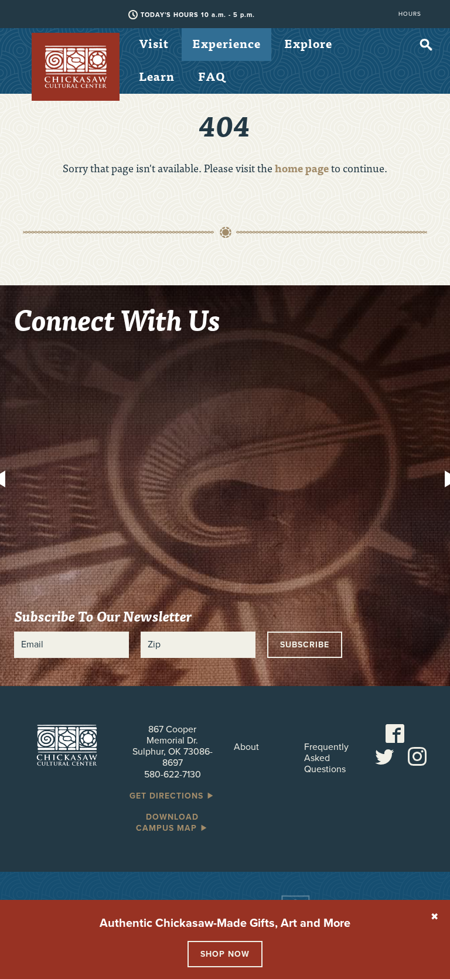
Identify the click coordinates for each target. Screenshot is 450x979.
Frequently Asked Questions (326, 758)
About (246, 747)
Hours (409, 14)
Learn (157, 76)
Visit (154, 43)
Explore (308, 43)
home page (302, 167)
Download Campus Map (168, 822)
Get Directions (167, 796)
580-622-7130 (172, 774)
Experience (226, 43)
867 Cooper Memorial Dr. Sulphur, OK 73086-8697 (172, 746)
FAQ (212, 76)
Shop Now (225, 954)
